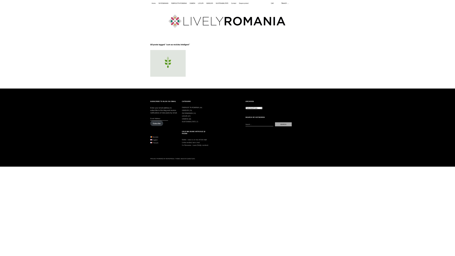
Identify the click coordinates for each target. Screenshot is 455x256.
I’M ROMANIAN (163, 3)
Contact (233, 3)
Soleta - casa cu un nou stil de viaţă (194, 139)
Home (154, 3)
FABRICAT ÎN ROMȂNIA (179, 3)
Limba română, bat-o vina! (191, 142)
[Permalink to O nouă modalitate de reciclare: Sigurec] (168, 63)
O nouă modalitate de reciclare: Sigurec (166, 55)
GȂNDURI (209, 3)
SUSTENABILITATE (222, 3)
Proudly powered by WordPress (162, 159)
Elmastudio (191, 159)
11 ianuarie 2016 (158, 59)
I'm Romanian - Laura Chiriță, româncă (195, 145)
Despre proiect (243, 3)
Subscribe (157, 123)
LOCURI (200, 3)
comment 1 (169, 59)
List (272, 3)
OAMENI (192, 3)
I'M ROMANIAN (187, 113)
